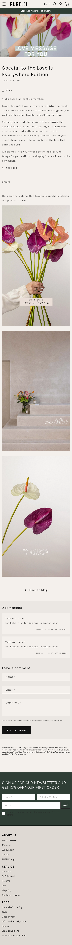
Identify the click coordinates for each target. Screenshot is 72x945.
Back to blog (38, 590)
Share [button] (8, 90)
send (65, 805)
